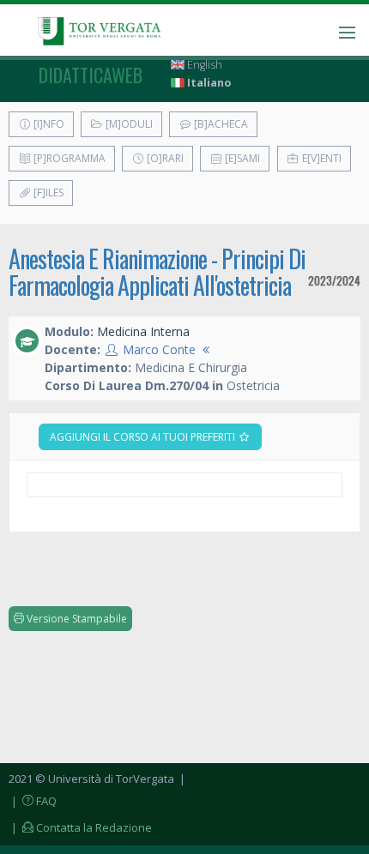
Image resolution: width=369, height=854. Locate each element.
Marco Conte (159, 349)
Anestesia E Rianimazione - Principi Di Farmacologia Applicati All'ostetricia (157, 272)
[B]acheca (219, 124)
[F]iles (47, 192)
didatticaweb (90, 74)
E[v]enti (320, 158)
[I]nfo (47, 124)
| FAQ (33, 801)
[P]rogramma (68, 158)
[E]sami (241, 158)
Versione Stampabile (75, 618)
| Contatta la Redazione (80, 827)
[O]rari (164, 158)
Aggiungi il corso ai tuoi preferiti (144, 437)
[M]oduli (128, 124)
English (203, 64)
